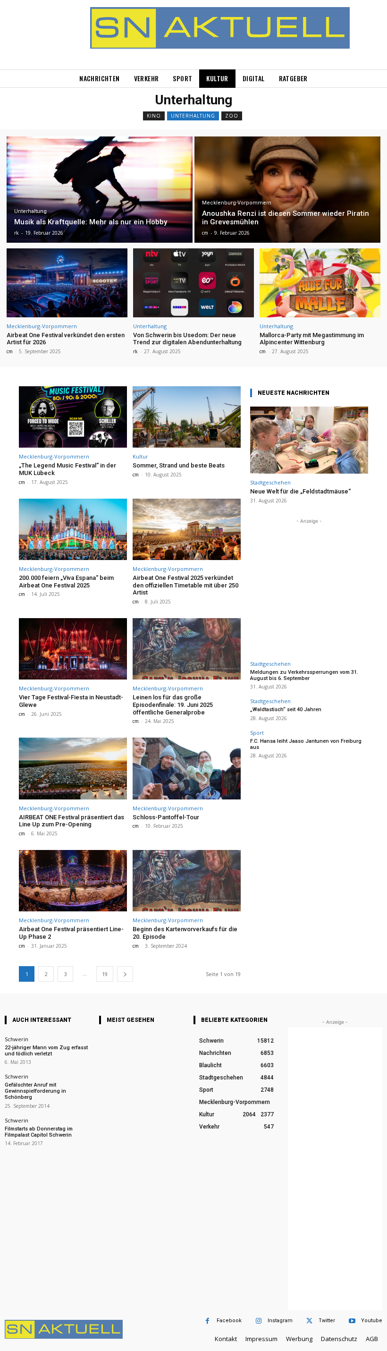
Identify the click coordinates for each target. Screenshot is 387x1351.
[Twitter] (309, 1321)
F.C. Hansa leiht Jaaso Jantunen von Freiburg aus (306, 744)
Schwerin (16, 1039)
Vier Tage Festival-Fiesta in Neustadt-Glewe (71, 701)
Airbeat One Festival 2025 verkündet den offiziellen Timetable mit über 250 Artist (185, 585)
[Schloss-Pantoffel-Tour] (187, 768)
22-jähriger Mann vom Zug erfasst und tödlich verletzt (46, 1051)
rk (135, 351)
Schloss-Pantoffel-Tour (166, 817)
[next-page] (125, 974)
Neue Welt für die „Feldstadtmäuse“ (300, 491)
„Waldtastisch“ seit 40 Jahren (285, 709)
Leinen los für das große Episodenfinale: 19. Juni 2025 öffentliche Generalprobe (173, 704)
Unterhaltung (193, 115)
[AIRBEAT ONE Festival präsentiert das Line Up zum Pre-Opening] (73, 768)
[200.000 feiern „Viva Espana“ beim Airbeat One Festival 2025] (73, 530)
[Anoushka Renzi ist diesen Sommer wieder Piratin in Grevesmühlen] (287, 189)
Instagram (280, 1320)
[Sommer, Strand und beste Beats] (187, 417)
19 (105, 973)
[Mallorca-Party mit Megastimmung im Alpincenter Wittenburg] (320, 282)
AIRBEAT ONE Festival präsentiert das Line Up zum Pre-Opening (71, 821)
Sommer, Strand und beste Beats (179, 465)
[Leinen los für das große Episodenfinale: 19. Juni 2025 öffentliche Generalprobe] (187, 649)
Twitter (327, 1320)
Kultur (140, 456)
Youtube (371, 1320)
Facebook (229, 1320)
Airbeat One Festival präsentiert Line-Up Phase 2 (71, 933)
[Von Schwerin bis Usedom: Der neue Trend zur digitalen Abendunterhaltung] (193, 282)
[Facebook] (207, 1321)
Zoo (231, 115)
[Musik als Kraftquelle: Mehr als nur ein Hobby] (100, 189)
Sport (257, 732)
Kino (154, 115)
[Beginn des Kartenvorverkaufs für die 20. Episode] (187, 881)
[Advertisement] (309, 585)
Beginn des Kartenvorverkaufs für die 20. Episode (185, 933)
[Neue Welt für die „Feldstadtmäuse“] (309, 440)
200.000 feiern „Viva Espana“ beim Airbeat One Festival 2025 (66, 581)
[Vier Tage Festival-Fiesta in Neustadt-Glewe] (73, 649)
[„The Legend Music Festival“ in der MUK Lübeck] (73, 417)
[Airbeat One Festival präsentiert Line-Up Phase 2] (73, 881)
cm (10, 351)
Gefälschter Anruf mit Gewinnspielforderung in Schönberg (35, 1091)
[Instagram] (258, 1321)
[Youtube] (352, 1321)
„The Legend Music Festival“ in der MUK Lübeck (67, 469)
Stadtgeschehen (270, 482)
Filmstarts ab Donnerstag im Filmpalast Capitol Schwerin (39, 1132)
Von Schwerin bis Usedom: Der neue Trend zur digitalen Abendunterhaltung (187, 338)
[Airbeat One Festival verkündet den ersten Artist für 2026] (67, 282)
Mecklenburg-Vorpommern (236, 203)
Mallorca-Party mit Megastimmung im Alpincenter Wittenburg (312, 338)
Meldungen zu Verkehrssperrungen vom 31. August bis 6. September (304, 675)
